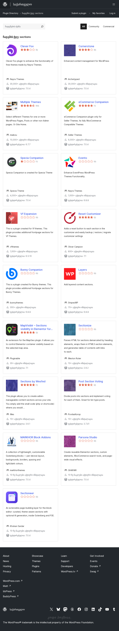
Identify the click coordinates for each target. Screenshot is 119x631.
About (6, 555)
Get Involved (97, 555)
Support (65, 561)
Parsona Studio (88, 437)
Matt (7, 586)
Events (93, 561)
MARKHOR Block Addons (35, 437)
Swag (94, 571)
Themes (36, 561)
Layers (83, 269)
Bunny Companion (31, 269)
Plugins (35, 566)
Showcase (37, 555)
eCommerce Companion (94, 102)
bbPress (9, 591)
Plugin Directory (10, 13)
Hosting (7, 566)
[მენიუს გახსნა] (114, 4)
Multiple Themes (30, 102)
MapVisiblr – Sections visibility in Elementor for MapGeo (35, 327)
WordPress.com (13, 580)
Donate (95, 566)
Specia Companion (31, 157)
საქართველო (17, 609)
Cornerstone (86, 46)
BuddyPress (11, 596)
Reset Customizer (90, 213)
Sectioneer (27, 493)
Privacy (7, 571)
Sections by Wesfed (32, 381)
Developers (67, 566)
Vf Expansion (28, 213)
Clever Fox (27, 46)
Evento (83, 157)
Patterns (36, 571)
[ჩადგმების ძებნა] (42, 26)
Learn (64, 555)
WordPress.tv (69, 571)
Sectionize (85, 325)
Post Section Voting (91, 381)
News (6, 561)
